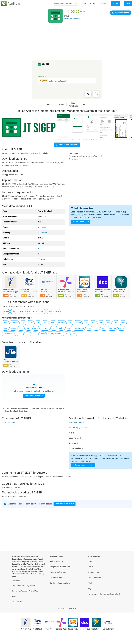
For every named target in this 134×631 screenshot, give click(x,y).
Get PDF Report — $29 (80, 222)
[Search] (76, 4)
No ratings (42, 227)
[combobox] (64, 3)
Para (5, 323)
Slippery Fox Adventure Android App (25, 591)
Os (45, 323)
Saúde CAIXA (82, 290)
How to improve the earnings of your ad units (104, 594)
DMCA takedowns (94, 578)
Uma (108, 323)
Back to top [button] (128, 609)
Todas (42, 334)
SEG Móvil (25, 290)
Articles (90, 583)
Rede (57, 311)
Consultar (112, 328)
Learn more (96, 217)
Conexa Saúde (63, 290)
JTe (4, 360)
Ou (93, 323)
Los (35, 334)
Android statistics (56, 561)
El (27, 334)
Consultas (14, 323)
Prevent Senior (8, 290)
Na (54, 328)
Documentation (93, 572)
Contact (91, 561)
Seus (101, 323)
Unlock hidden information (33, 395)
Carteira (6, 311)
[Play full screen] (96, 94)
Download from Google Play (67, 145)
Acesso (13, 328)
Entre (74, 334)
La (38, 323)
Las (20, 334)
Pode (123, 323)
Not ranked (42, 233)
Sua (30, 323)
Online (36, 328)
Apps (84, 3)
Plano (50, 311)
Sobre (61, 328)
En (66, 334)
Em (70, 323)
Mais (116, 323)
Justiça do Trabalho (28, 342)
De (33, 311)
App (22, 323)
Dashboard (103, 3)
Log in (128, 3)
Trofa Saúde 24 (119, 290)
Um (5, 328)
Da (86, 323)
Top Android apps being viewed (23, 586)
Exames (78, 323)
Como (104, 328)
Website (72, 433)
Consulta (41, 311)
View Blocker (16, 602)
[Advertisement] (67, 41)
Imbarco (15, 596)
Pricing (92, 3)
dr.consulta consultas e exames (102, 290)
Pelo (96, 328)
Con (68, 328)
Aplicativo (61, 323)
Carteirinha (45, 328)
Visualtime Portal (108, 629)
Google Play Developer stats (60, 567)
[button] (100, 438)
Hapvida (121, 328)
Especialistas (79, 328)
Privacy (90, 567)
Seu (52, 323)
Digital (88, 328)
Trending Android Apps (58, 572)
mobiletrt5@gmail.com (78, 427)
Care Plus (43, 290)
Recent (50, 334)
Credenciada (23, 311)
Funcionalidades (9, 334)
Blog (89, 589)
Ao (14, 311)
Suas (21, 328)
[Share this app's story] (88, 94)
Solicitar (58, 334)
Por (28, 328)
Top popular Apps (56, 578)
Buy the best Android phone (60, 583)
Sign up (115, 3)
